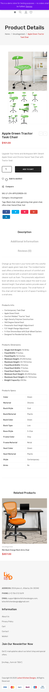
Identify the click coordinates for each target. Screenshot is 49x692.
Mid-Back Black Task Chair (41, 134)
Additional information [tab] (24, 241)
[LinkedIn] (6, 217)
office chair (6, 205)
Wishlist (31, 12)
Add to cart (28, 169)
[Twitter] (15, 212)
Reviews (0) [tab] (24, 250)
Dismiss (29, 6)
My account (26, 12)
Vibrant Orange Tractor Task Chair (45, 134)
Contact (5, 631)
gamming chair (27, 202)
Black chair (11, 202)
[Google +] (34, 212)
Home (7, 34)
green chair (37, 202)
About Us (5, 617)
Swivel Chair (16, 205)
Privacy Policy (7, 621)
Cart (4, 626)
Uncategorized (19, 34)
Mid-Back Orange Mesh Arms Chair (15, 550)
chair (18, 202)
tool (23, 205)
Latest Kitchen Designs (26, 678)
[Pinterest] (24, 212)
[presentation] (4, 527)
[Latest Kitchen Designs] (8, 576)
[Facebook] (6, 212)
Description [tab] (24, 232)
